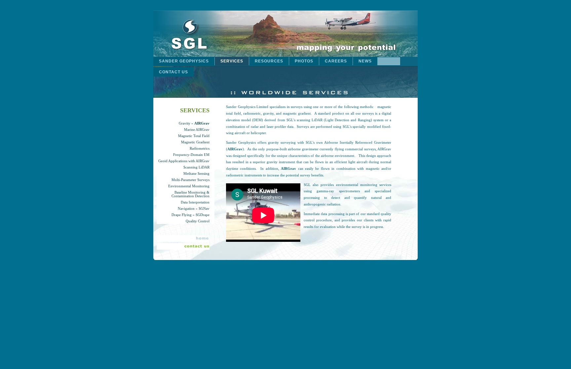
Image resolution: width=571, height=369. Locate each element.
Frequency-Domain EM (191, 155)
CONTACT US (173, 72)
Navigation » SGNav (193, 208)
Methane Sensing (196, 173)
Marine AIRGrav (196, 129)
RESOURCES (269, 61)
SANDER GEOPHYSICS (184, 61)
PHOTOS (304, 61)
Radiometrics (199, 148)
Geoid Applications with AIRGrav (183, 161)
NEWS (365, 61)
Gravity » (194, 123)
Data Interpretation (195, 202)
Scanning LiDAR (196, 167)
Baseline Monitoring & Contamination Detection (190, 194)
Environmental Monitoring (188, 186)
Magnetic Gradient (195, 142)
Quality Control (197, 221)
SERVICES (231, 61)
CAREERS (336, 61)
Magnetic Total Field (193, 136)
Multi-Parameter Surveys (190, 180)
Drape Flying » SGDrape (190, 215)
